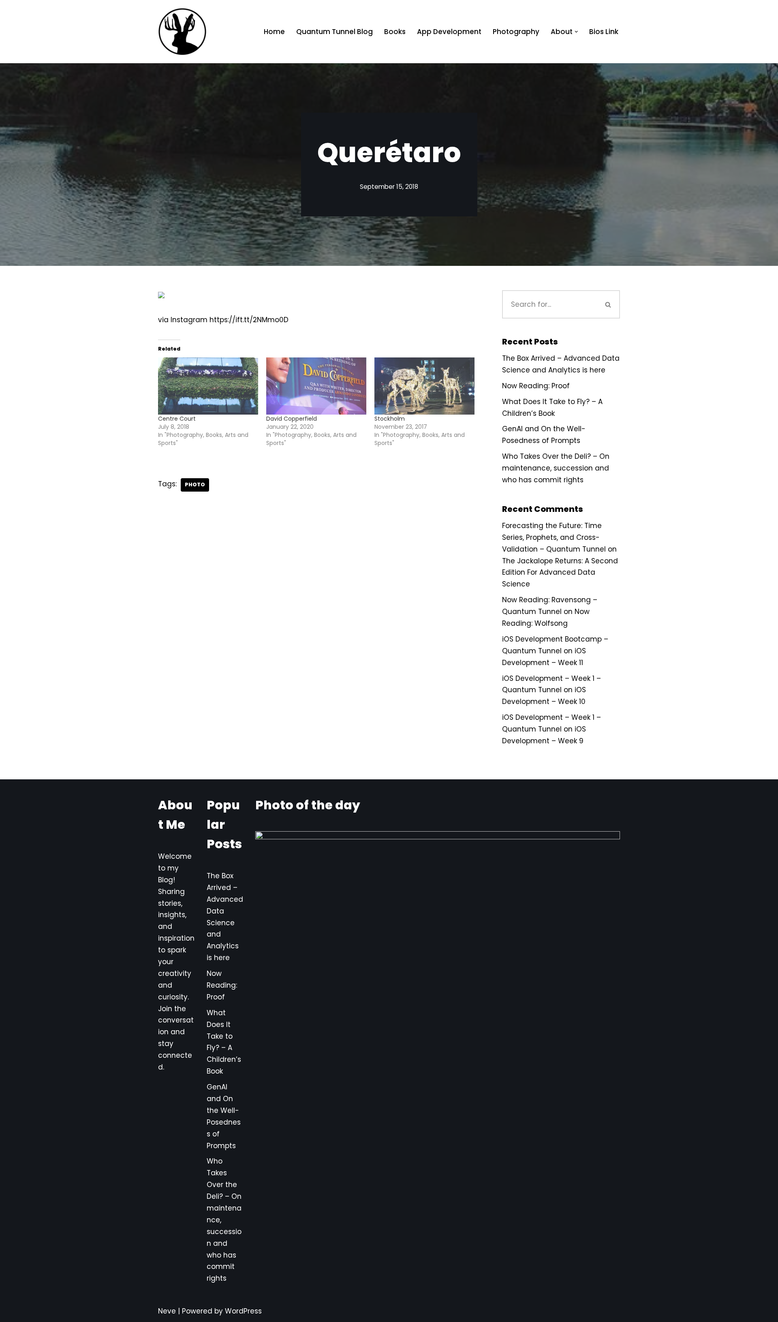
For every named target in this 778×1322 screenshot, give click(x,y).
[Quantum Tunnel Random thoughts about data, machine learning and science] (182, 31)
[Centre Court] (208, 386)
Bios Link (603, 31)
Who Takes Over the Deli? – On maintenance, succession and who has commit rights (555, 468)
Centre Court (177, 419)
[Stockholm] (424, 386)
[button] (576, 32)
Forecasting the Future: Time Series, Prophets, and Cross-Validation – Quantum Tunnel (554, 537)
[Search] (608, 304)
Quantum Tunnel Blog (334, 31)
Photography (516, 31)
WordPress (243, 1311)
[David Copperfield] (316, 386)
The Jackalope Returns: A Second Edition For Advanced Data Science (560, 572)
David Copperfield (291, 419)
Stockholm (389, 419)
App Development (449, 31)
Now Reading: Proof (536, 386)
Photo (195, 484)
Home (274, 31)
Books (395, 31)
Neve (167, 1311)
